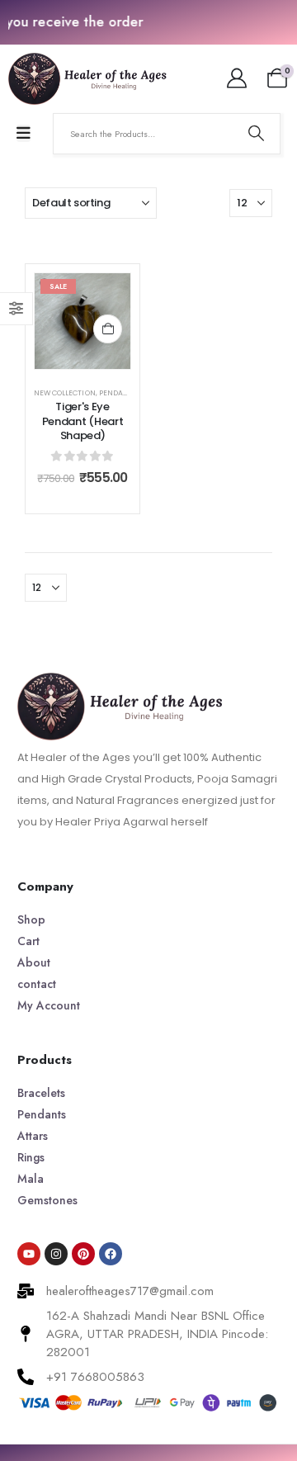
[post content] (82, 321)
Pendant (116, 393)
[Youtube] (28, 1253)
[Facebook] (110, 1253)
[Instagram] (56, 1253)
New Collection (65, 393)
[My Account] (236, 78)
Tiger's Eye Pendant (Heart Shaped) (82, 421)
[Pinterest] (83, 1253)
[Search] (256, 134)
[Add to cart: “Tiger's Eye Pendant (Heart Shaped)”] (107, 328)
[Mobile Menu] (23, 133)
